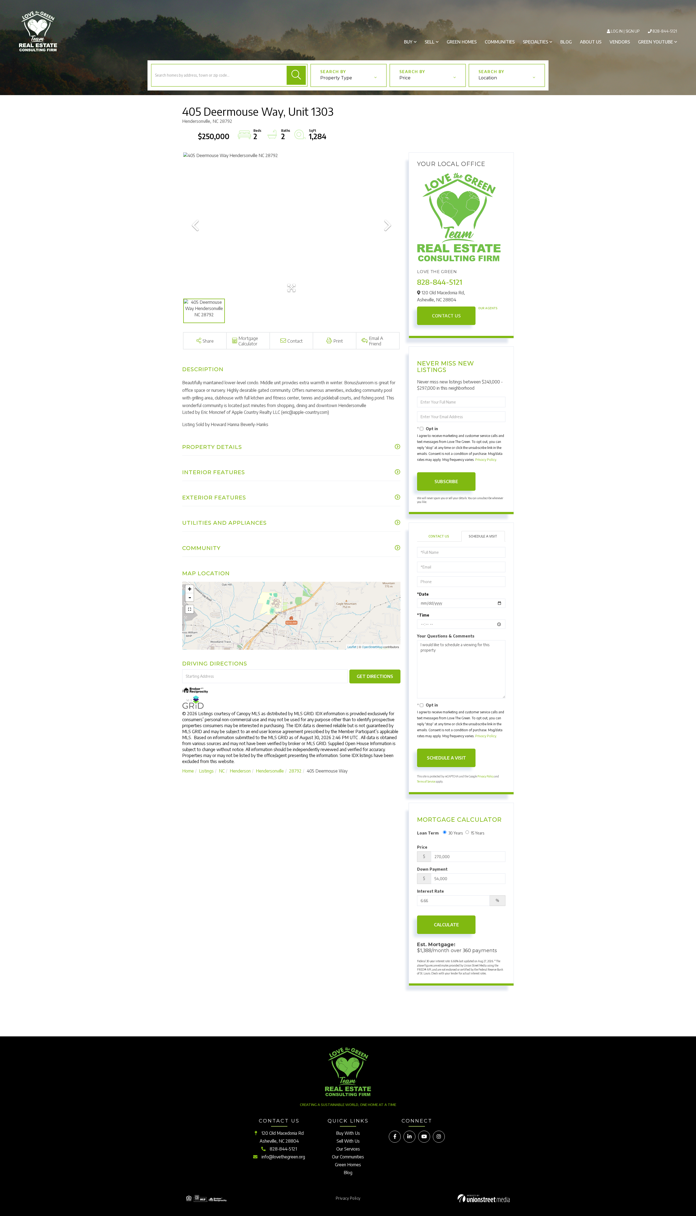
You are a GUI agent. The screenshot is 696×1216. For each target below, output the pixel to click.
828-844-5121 (664, 31)
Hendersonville (270, 771)
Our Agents (487, 308)
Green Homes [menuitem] (462, 42)
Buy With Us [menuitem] (348, 1133)
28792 (295, 771)
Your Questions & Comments (445, 636)
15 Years (477, 833)
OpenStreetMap (372, 647)
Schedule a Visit (483, 536)
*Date (423, 594)
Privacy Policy (485, 460)
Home (188, 771)
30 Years (455, 833)
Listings (206, 771)
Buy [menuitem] (408, 42)
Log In (617, 31)
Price (422, 847)
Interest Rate (430, 891)
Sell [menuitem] (429, 42)
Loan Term (428, 833)
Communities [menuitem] (500, 42)
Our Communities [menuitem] (348, 1156)
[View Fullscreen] (189, 609)
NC (222, 771)
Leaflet (351, 647)
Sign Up (633, 31)
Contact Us (446, 315)
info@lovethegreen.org (283, 1156)
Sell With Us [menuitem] (348, 1141)
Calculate (446, 924)
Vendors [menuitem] (620, 42)
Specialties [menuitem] (535, 42)
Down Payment (432, 869)
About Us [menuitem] (590, 42)
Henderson (240, 771)
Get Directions (375, 676)
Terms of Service (426, 781)
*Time (423, 615)
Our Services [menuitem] (348, 1149)
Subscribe (446, 481)
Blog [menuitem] (566, 42)
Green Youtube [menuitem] (655, 42)
